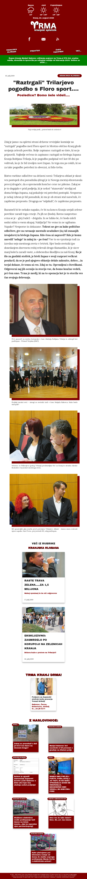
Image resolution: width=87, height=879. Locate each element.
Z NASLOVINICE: (43, 720)
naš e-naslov (73, 874)
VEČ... (78, 51)
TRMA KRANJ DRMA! (44, 674)
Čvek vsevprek (58, 51)
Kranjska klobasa (11, 50)
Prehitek (35, 51)
